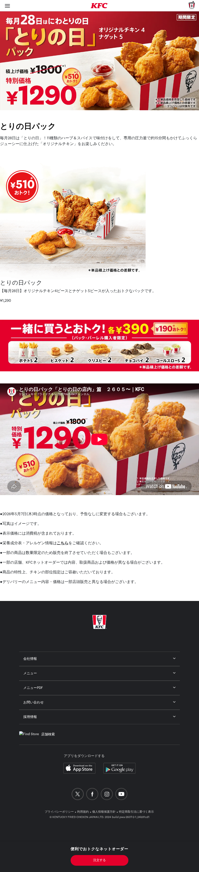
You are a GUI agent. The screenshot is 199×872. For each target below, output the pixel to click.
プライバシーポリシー (59, 811)
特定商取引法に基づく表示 (136, 811)
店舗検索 (48, 734)
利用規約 (83, 811)
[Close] (7, 5)
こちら (62, 543)
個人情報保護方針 (104, 811)
